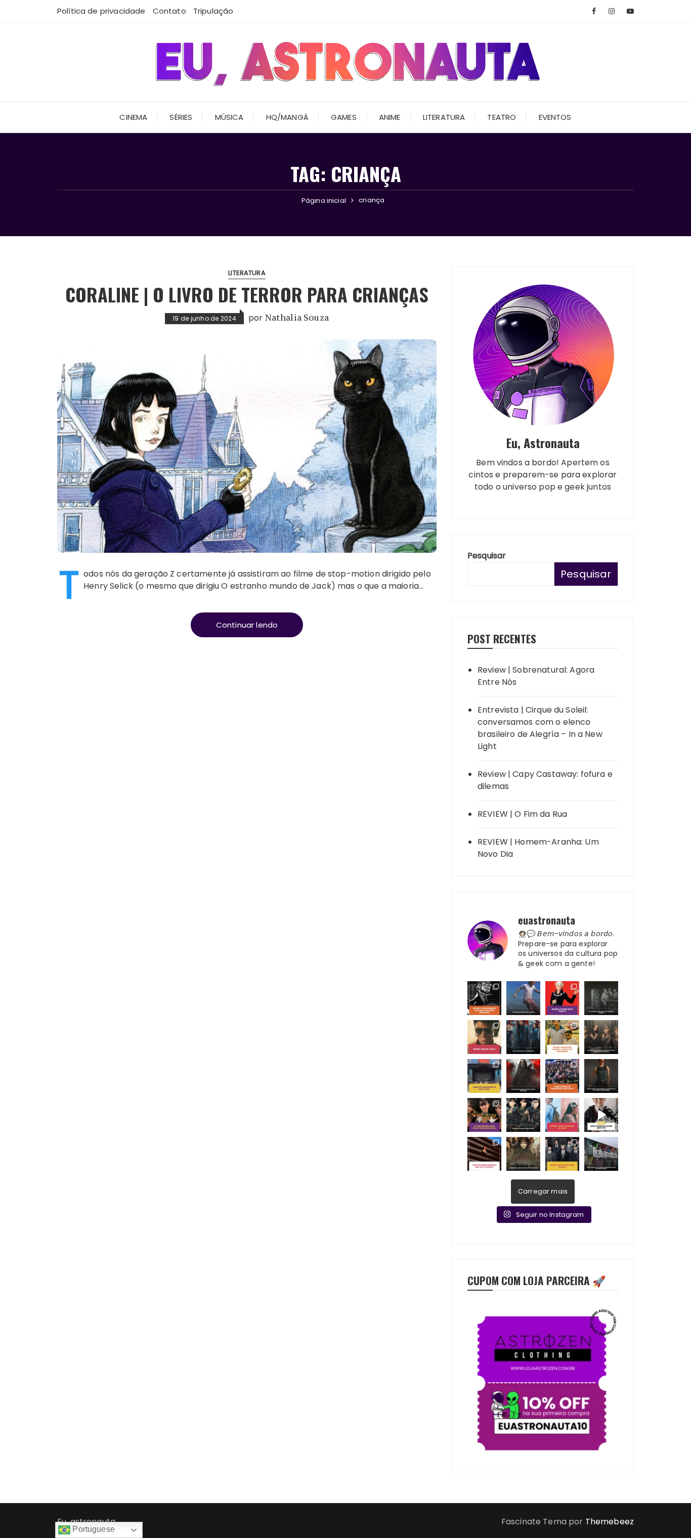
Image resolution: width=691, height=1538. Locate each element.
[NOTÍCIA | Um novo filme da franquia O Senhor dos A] (523, 1154)
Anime (390, 117)
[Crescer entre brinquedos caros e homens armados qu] (562, 1037)
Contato (169, 11)
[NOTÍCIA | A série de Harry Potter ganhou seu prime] (601, 1115)
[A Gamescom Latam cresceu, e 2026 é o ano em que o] (562, 1076)
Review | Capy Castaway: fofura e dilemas (545, 780)
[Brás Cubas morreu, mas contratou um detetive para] (484, 998)
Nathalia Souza (297, 317)
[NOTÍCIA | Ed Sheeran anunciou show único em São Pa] (523, 998)
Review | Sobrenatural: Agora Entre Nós (536, 676)
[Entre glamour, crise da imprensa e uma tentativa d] (562, 998)
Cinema (133, 117)
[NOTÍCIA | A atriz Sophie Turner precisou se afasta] (601, 1076)
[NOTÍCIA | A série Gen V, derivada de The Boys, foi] (523, 1037)
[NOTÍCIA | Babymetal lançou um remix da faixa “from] (601, 1037)
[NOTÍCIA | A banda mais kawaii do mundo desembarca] (523, 1115)
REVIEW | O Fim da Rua (522, 814)
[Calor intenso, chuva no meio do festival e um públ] (484, 1076)
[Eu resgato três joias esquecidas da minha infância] (484, 1154)
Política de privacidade (101, 11)
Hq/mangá (287, 117)
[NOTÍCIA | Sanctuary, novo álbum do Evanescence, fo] (523, 1076)
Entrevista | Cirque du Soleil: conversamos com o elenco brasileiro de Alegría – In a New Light (540, 728)
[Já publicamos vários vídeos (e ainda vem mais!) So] (484, 1115)
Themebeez (609, 1521)
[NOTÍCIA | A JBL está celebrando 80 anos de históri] (601, 998)
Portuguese (92, 1529)
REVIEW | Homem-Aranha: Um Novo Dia (538, 848)
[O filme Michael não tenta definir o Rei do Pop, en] (484, 1037)
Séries (180, 117)
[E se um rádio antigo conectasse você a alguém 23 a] (562, 1115)
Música (229, 117)
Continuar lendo (247, 625)
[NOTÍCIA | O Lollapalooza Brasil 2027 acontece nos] (601, 1154)
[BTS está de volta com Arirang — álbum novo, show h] (562, 1154)
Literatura (444, 117)
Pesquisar (486, 555)
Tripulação (213, 11)
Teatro (501, 117)
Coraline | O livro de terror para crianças (246, 294)
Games (344, 117)
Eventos (555, 117)
